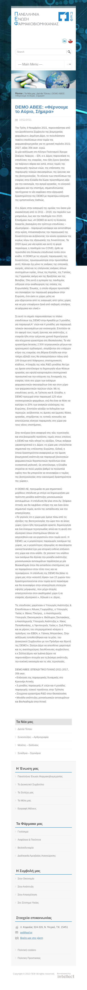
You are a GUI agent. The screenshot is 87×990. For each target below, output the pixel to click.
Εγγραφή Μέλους (27, 808)
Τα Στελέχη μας (26, 792)
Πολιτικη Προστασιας (29, 958)
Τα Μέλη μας (24, 800)
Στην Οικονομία (26, 878)
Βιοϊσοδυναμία (26, 847)
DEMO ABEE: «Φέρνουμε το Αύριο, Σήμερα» (41, 109)
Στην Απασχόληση (27, 894)
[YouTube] (70, 42)
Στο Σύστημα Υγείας (28, 902)
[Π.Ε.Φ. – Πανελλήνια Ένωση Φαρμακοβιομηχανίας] (36, 24)
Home (18, 93)
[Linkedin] (64, 42)
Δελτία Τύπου (43, 93)
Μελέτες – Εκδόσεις (28, 745)
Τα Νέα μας (29, 93)
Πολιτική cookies (27, 950)
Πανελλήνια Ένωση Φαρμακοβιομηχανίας (40, 776)
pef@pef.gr (26, 932)
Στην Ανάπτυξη (26, 886)
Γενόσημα (23, 831)
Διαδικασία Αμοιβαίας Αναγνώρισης (37, 855)
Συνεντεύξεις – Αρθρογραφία (33, 737)
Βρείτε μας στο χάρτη (31, 938)
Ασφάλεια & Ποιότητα (29, 839)
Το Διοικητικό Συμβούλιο (31, 784)
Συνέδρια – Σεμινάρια (29, 753)
